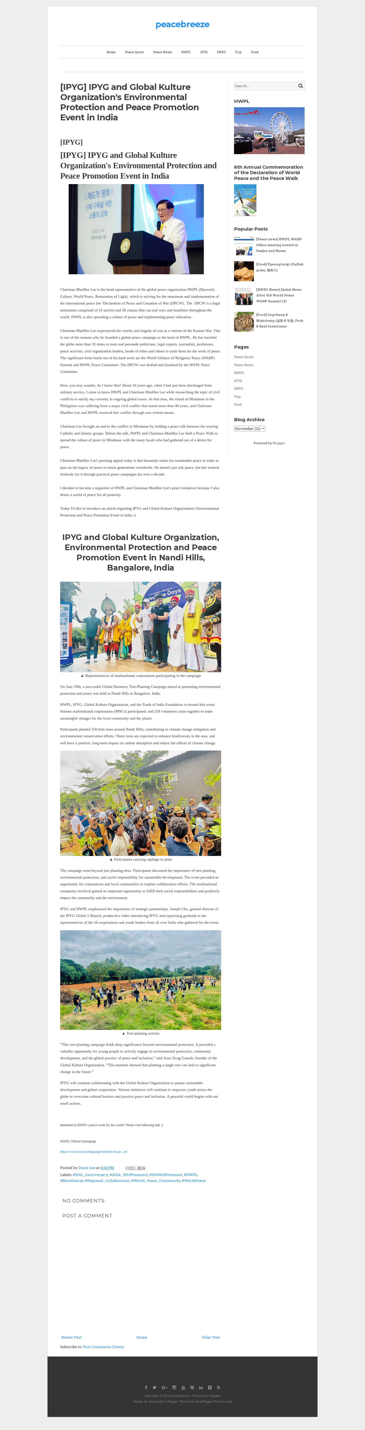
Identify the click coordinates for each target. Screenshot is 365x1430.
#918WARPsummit (165, 1174)
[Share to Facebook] (140, 1168)
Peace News (162, 52)
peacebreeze (182, 24)
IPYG (204, 52)
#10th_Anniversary (90, 1174)
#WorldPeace (194, 1180)
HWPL (186, 52)
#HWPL (191, 1174)
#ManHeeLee (71, 1180)
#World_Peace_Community (155, 1180)
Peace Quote (134, 52)
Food (255, 52)
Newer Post (71, 1337)
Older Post (211, 1337)
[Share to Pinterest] (144, 1168)
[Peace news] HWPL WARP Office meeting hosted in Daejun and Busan (279, 245)
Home (111, 52)
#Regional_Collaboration (107, 1180)
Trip (238, 52)
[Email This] (127, 1168)
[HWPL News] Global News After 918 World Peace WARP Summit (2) (279, 295)
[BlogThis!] (131, 1168)
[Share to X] (135, 1168)
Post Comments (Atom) (103, 1346)
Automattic (156, 1401)
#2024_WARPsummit (129, 1174)
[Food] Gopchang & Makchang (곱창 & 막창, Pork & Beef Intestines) (279, 320)
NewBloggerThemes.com (213, 1401)
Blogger (279, 443)
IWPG (221, 52)
